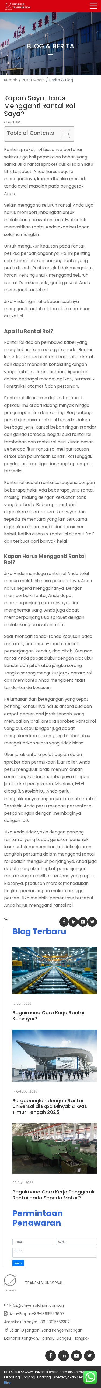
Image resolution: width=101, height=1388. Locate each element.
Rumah (11, 80)
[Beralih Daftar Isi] (63, 134)
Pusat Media (33, 80)
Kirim (18, 1263)
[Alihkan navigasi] (93, 6)
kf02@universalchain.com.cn (36, 1305)
